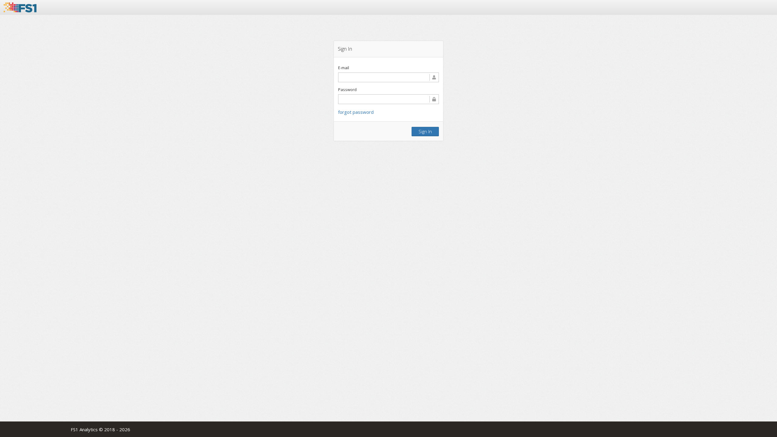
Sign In (425, 131)
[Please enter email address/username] (388, 77)
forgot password (356, 112)
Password (347, 89)
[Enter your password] (388, 99)
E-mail (343, 67)
